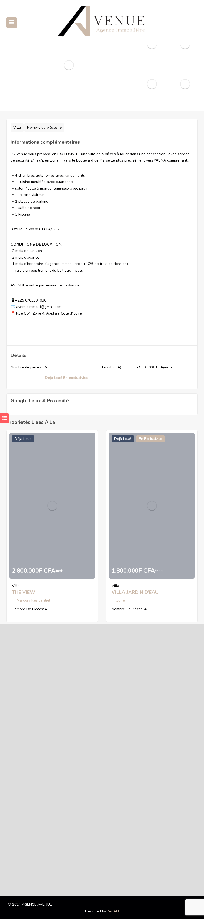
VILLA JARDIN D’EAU (135, 592)
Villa (17, 127)
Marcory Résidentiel (33, 600)
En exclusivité (75, 377)
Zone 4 (122, 600)
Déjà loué (53, 377)
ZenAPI (113, 911)
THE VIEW (23, 592)
